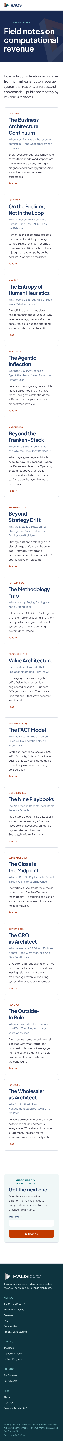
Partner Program (13, 1358)
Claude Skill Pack (13, 1353)
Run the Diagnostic (14, 1309)
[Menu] (55, 5)
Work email (15, 1216)
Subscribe (31, 1234)
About (7, 1396)
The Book (9, 1347)
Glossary (8, 1315)
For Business (10, 1375)
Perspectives (11, 1326)
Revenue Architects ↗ (16, 1408)
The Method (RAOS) (14, 1303)
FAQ (6, 1320)
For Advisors (10, 1380)
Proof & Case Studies (15, 1331)
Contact (8, 1402)
